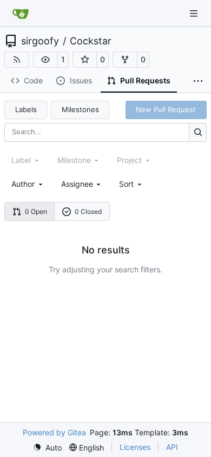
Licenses (135, 447)
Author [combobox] (23, 183)
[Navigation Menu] (195, 13)
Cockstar (90, 41)
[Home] (20, 13)
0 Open (36, 211)
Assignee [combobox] (77, 183)
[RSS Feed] (16, 59)
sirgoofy (40, 41)
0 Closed (88, 211)
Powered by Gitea (54, 432)
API (172, 447)
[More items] (198, 81)
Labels (26, 109)
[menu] (131, 183)
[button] (45, 59)
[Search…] (198, 132)
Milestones (80, 109)
